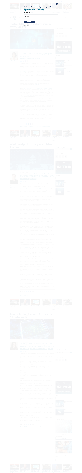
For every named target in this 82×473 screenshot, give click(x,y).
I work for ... (27, 16)
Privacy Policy (26, 25)
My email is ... (27, 12)
